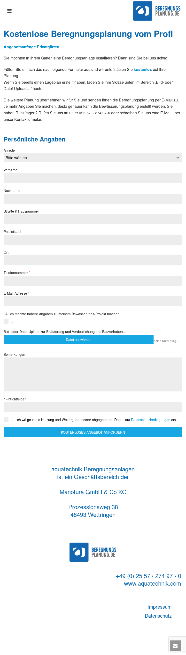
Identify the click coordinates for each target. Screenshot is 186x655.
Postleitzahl (12, 231)
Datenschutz (158, 615)
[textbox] (88, 157)
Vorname (10, 169)
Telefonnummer (17, 272)
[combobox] (93, 157)
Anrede (9, 150)
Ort (6, 252)
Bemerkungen (14, 354)
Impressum (159, 606)
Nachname (12, 190)
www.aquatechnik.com (152, 583)
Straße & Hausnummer (21, 211)
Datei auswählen (78, 339)
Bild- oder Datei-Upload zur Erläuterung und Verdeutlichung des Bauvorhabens (64, 331)
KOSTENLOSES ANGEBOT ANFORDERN (93, 432)
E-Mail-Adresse (16, 293)
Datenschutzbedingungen (150, 419)
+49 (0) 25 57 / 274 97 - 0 (148, 575)
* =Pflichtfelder (15, 399)
